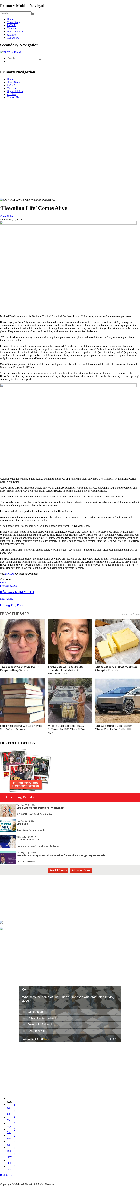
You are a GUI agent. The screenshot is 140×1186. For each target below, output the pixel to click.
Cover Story (13, 22)
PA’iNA (11, 25)
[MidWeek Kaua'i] (10, 52)
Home (10, 19)
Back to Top (6, 1175)
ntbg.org (9, 573)
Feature (4, 582)
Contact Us (13, 37)
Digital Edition (15, 31)
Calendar (12, 28)
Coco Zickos (7, 216)
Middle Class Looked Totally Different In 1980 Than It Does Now (67, 729)
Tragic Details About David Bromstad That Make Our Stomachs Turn (65, 670)
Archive (11, 34)
